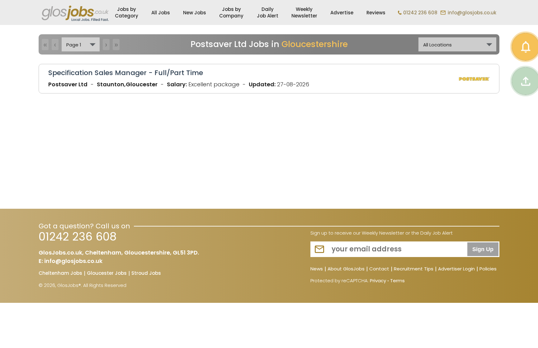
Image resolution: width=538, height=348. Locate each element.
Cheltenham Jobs (60, 273)
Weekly (304, 12)
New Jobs (194, 12)
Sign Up (482, 249)
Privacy (378, 280)
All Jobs (160, 12)
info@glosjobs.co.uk (472, 12)
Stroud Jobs (146, 273)
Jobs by (126, 12)
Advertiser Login (456, 269)
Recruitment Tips (413, 269)
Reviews (375, 12)
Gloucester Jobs (107, 273)
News (316, 269)
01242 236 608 (420, 12)
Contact (379, 269)
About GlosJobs (346, 269)
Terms (397, 280)
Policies (488, 269)
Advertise (341, 12)
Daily (267, 12)
